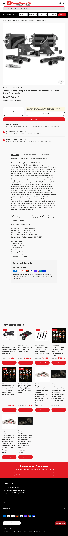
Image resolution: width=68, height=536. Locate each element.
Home (4, 20)
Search (62, 15)
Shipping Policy (28, 531)
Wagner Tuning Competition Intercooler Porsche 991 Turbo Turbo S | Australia (26, 20)
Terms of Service (7, 531)
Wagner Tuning (7, 87)
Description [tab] (15, 154)
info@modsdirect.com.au (11, 487)
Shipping (5, 100)
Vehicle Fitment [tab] (45, 154)
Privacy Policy (17, 531)
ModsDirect (10, 529)
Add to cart (45, 114)
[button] (64, 3)
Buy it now (34, 119)
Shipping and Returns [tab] (29, 154)
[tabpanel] (34, 207)
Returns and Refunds (39, 531)
